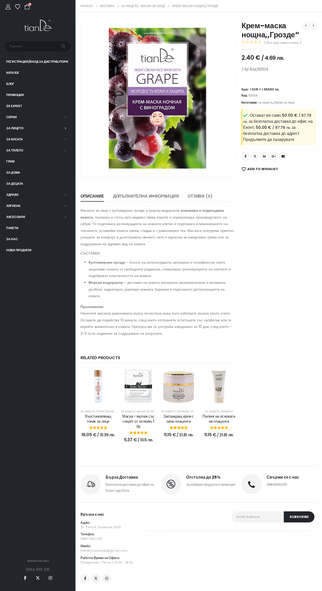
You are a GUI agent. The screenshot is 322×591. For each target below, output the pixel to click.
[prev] (305, 25)
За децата (14, 183)
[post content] (98, 387)
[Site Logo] (38, 25)
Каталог (12, 73)
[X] (37, 577)
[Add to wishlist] (108, 377)
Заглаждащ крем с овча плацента (178, 419)
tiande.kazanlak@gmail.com (104, 550)
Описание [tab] (92, 196)
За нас (12, 239)
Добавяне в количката (100, 401)
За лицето (14, 128)
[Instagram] (50, 577)
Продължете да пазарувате (268, 139)
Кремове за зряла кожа (194, 411)
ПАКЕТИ (12, 228)
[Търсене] (63, 46)
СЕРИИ (11, 117)
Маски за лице (147, 411)
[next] (313, 25)
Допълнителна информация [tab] (146, 196)
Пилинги (227, 411)
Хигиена (13, 206)
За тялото (14, 150)
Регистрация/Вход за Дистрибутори (37, 61)
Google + (274, 156)
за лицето (87, 411)
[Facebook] (25, 577)
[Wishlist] (18, 7)
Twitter (255, 156)
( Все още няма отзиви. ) (282, 42)
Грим (10, 161)
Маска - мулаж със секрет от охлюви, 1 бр (138, 421)
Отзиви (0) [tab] (200, 196)
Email (283, 156)
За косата (14, 139)
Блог (10, 84)
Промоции (15, 95)
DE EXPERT (14, 106)
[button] (91, 166)
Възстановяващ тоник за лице (98, 419)
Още (141, 399)
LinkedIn (264, 156)
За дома (13, 172)
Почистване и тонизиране (115, 411)
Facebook (246, 156)
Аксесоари (15, 217)
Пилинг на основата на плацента (219, 419)
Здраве (12, 195)
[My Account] (8, 7)
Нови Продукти (18, 250)
